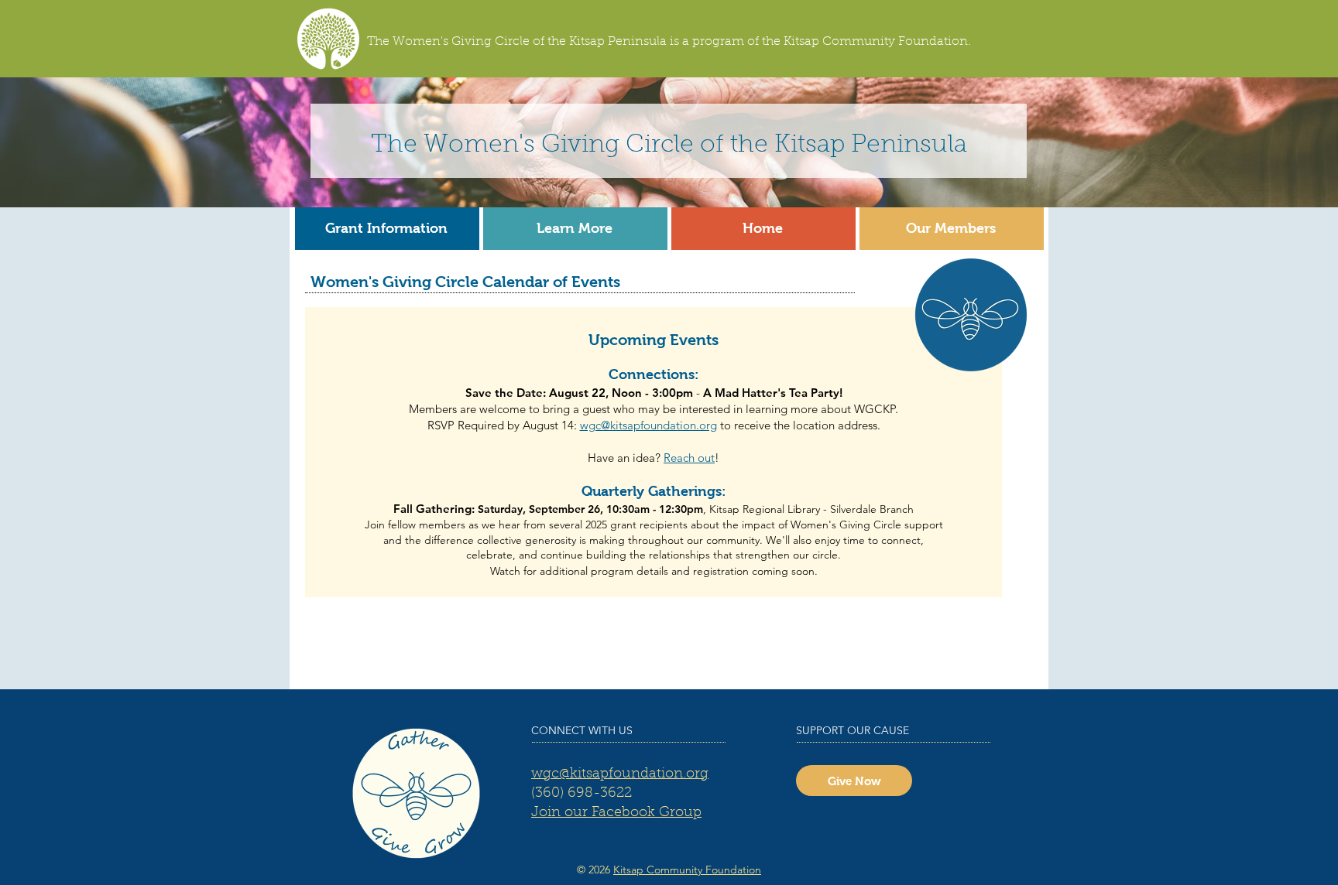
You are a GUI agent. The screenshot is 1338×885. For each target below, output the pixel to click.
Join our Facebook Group (616, 813)
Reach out (689, 457)
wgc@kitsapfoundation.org (648, 425)
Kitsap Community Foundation (687, 869)
